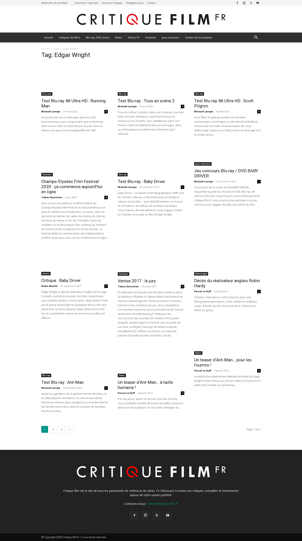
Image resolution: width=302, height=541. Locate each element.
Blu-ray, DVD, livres (97, 37)
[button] (256, 38)
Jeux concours (170, 37)
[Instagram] (244, 3)
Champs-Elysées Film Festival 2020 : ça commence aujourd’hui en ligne (72, 186)
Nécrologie (201, 273)
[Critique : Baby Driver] (74, 261)
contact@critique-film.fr (162, 504)
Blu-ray (122, 93)
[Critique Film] (151, 19)
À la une (47, 93)
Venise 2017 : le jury (137, 280)
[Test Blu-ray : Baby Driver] (151, 159)
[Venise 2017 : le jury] (151, 261)
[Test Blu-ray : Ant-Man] (74, 360)
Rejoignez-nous (134, 2)
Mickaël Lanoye (50, 111)
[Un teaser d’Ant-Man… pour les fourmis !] (227, 349)
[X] (251, 3)
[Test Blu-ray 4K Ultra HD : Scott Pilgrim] (227, 79)
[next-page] (70, 429)
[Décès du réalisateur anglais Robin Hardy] (227, 261)
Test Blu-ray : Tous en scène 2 (146, 100)
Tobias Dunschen (51, 197)
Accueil (48, 37)
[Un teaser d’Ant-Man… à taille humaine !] (151, 360)
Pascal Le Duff (202, 291)
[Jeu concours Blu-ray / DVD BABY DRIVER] (227, 154)
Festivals (150, 37)
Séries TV (133, 37)
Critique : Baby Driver (61, 280)
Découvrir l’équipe (112, 2)
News (118, 37)
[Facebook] (237, 3)
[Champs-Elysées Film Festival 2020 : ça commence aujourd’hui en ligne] (74, 159)
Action (46, 273)
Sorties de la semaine (198, 37)
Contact (151, 2)
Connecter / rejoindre (86, 2)
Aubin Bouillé (49, 285)
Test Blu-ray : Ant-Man (62, 382)
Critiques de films (69, 37)
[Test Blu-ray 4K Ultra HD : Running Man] (74, 79)
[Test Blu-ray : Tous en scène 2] (151, 79)
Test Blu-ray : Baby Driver (141, 181)
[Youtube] (258, 3)
